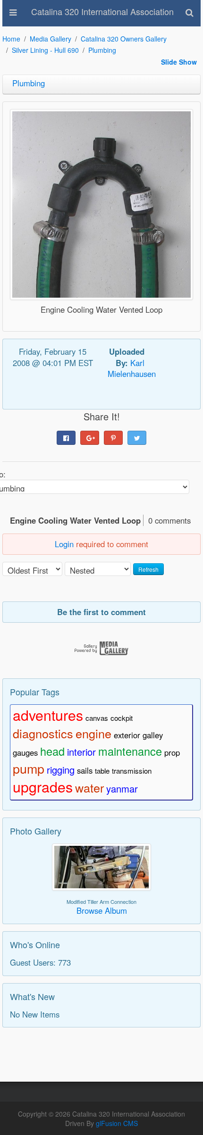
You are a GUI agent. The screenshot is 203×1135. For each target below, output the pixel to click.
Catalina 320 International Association (102, 11)
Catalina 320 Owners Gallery (124, 38)
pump (28, 768)
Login (64, 544)
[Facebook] (66, 438)
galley (153, 735)
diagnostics (43, 733)
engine (93, 733)
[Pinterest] (113, 438)
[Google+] (89, 438)
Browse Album (101, 910)
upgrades (43, 786)
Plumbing (102, 50)
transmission (132, 771)
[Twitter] (136, 438)
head (52, 751)
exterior (127, 735)
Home (11, 38)
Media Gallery (50, 38)
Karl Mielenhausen (132, 368)
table (102, 771)
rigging (61, 769)
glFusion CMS (117, 1123)
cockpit (121, 718)
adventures (48, 714)
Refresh (148, 569)
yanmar (122, 788)
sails (85, 770)
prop (172, 752)
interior (81, 752)
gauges (25, 752)
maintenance (130, 751)
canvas (96, 718)
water (89, 787)
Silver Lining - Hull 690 (45, 50)
